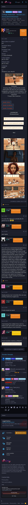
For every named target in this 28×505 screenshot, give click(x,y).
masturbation (15, 22)
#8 (25, 338)
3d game (5, 20)
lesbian (23, 20)
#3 (25, 231)
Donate (14, 492)
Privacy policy (5, 479)
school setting (11, 23)
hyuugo (8, 454)
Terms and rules (5, 503)
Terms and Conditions (7, 482)
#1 (25, 38)
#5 (25, 292)
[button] (1, 501)
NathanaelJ (7, 390)
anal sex (10, 20)
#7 (25, 321)
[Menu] (2, 2)
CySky (6, 364)
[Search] (26, 2)
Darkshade (7, 401)
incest (18, 20)
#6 (25, 307)
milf (20, 22)
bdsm (14, 20)
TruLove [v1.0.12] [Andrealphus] (15, 381)
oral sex (4, 23)
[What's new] (22, 2)
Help (3, 484)
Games (10, 364)
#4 (25, 245)
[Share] (24, 39)
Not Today (14, 495)
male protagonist (6, 22)
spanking (17, 23)
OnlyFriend (7, 372)
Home (22, 503)
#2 (25, 216)
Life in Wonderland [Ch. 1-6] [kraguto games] (14, 397)
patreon (5, 51)
